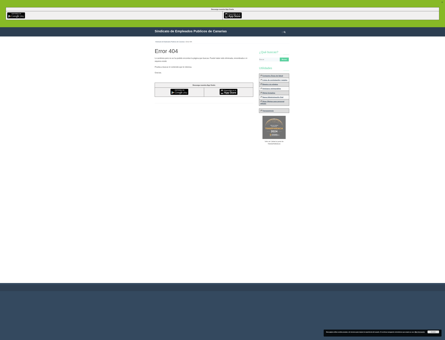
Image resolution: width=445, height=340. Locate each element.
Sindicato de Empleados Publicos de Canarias (170, 42)
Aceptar (433, 332)
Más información (420, 332)
